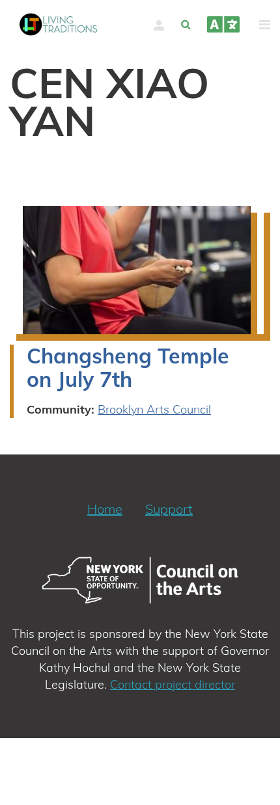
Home (104, 509)
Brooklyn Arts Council (154, 409)
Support (169, 509)
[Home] (58, 24)
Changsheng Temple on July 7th (128, 367)
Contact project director (172, 684)
